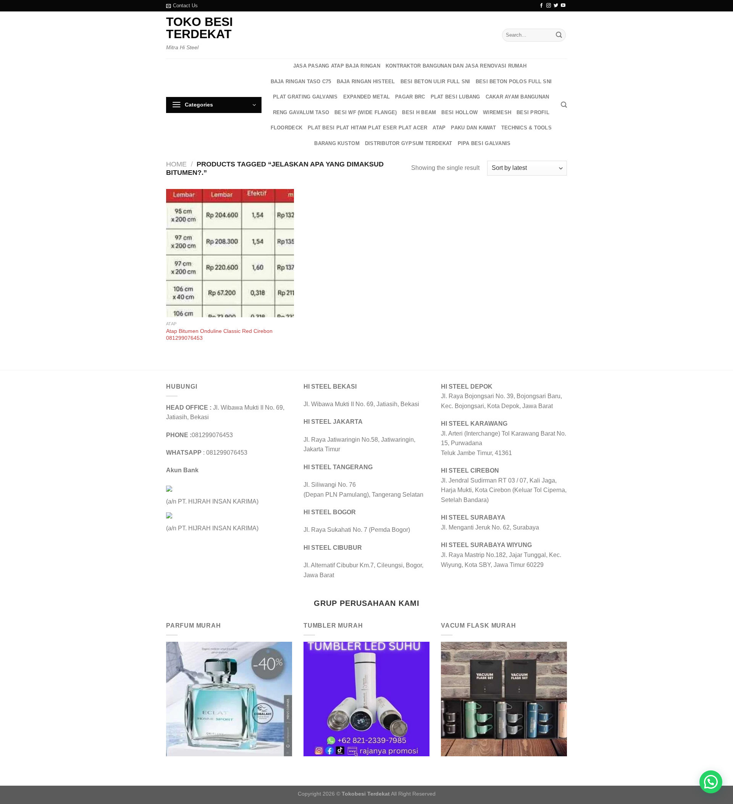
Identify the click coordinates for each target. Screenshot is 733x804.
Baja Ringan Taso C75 (301, 81)
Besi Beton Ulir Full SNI (435, 81)
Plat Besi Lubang (455, 97)
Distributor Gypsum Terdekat (408, 143)
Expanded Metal (366, 97)
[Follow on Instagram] (548, 5)
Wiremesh (497, 112)
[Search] (564, 104)
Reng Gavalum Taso (301, 112)
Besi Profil (533, 112)
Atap (439, 128)
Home (176, 164)
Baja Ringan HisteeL (366, 81)
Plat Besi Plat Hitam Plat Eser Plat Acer (367, 128)
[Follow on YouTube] (563, 5)
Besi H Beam (419, 112)
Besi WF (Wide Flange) (365, 112)
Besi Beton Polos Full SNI (514, 81)
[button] (710, 781)
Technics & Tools (526, 128)
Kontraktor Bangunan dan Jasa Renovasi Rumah (456, 66)
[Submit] (558, 35)
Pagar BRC (410, 97)
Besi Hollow (459, 112)
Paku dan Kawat (473, 128)
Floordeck (286, 128)
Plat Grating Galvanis (305, 97)
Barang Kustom (336, 143)
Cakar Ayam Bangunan (517, 97)
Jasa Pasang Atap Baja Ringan (336, 66)
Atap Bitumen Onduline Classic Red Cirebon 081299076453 (219, 334)
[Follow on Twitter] (556, 5)
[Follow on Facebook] (541, 5)
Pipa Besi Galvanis (484, 143)
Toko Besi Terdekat (199, 28)
